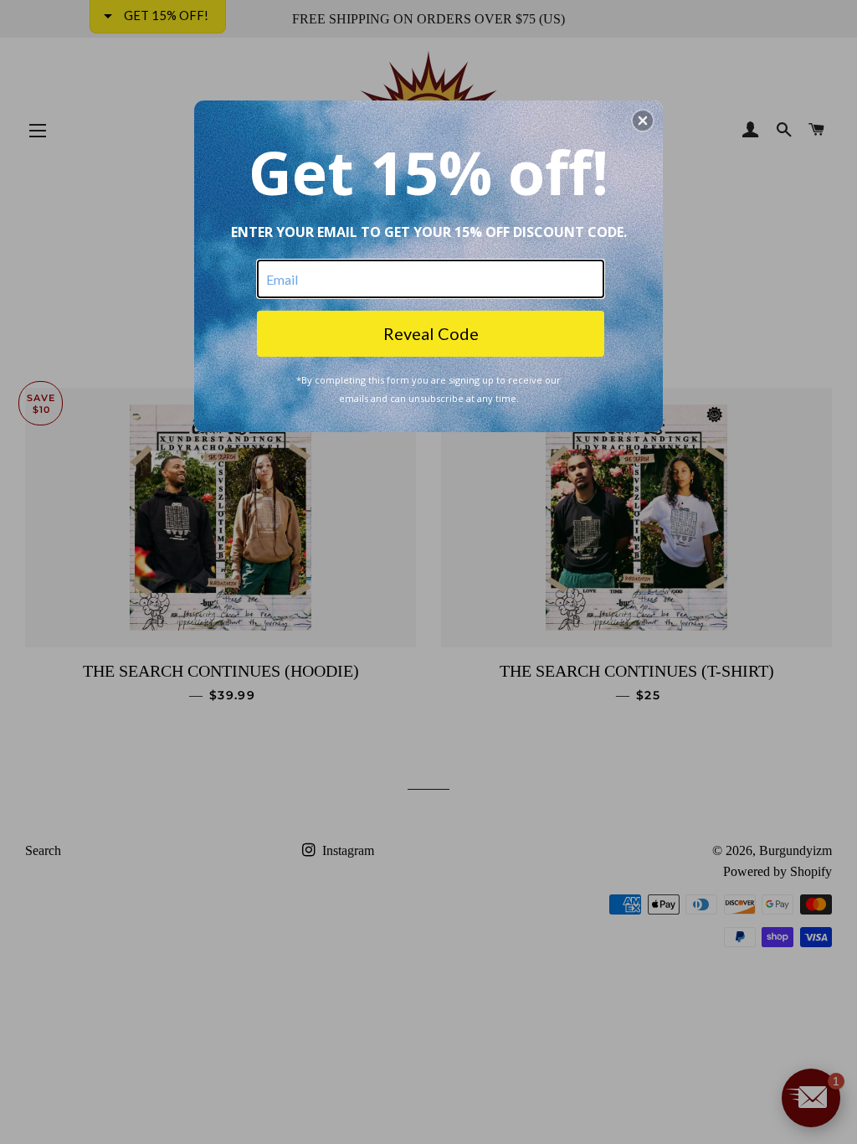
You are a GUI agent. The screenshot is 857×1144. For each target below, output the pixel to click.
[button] (643, 121)
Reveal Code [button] (431, 333)
